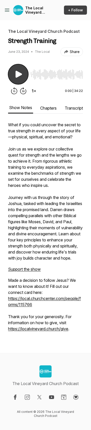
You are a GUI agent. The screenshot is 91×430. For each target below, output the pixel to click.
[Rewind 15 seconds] (14, 90)
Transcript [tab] (74, 108)
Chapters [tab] (48, 108)
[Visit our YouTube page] (51, 397)
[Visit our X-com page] (39, 397)
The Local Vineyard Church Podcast (34, 10)
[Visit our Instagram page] (27, 397)
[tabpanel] (45, 229)
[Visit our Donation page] (75, 397)
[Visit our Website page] (63, 397)
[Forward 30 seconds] (23, 90)
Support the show (24, 269)
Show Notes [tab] (20, 107)
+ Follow (75, 10)
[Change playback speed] (34, 90)
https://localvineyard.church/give (38, 328)
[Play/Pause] (18, 74)
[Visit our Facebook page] (15, 397)
